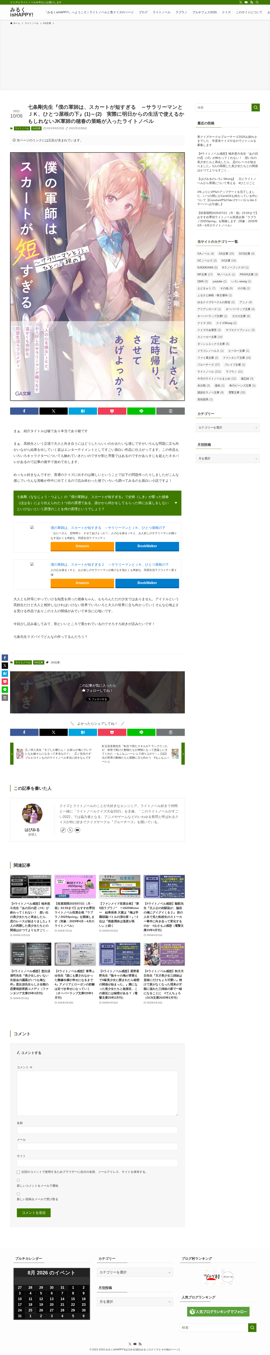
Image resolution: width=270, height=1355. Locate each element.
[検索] (257, 2)
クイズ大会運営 (209, 330)
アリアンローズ (209, 309)
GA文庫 (36, 128)
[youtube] (246, 2)
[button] (24, 411)
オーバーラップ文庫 (240, 309)
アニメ (245, 302)
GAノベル (205, 253)
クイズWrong (226, 323)
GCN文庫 (246, 253)
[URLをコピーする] (170, 411)
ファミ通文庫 (207, 357)
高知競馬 (205, 399)
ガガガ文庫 (241, 316)
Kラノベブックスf (235, 267)
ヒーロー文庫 (238, 350)
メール (21, 1139)
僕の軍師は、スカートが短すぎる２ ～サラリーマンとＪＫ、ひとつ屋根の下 (110, 564)
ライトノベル (22, 128)
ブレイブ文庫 (234, 364)
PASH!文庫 (249, 274)
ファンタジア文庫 (237, 357)
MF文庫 (205, 274)
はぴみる (32, 830)
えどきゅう (206, 288)
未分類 (203, 385)
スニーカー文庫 (209, 336)
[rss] (251, 2)
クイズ (204, 323)
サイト (21, 1156)
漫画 (219, 385)
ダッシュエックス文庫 (213, 343)
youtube (220, 281)
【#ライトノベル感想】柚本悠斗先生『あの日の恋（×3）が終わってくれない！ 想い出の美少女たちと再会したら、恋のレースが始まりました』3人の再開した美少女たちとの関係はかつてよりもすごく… (227, 162)
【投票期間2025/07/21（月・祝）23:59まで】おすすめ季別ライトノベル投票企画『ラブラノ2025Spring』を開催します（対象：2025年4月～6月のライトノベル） (227, 219)
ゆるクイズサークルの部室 (216, 302)
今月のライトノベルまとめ (216, 378)
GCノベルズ (207, 260)
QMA (202, 281)
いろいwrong (241, 281)
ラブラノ (234, 371)
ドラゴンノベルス (210, 350)
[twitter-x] (240, 2)
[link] (63, 830)
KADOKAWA (207, 267)
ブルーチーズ (208, 364)
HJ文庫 (228, 260)
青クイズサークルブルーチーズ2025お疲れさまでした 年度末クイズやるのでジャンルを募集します (227, 141)
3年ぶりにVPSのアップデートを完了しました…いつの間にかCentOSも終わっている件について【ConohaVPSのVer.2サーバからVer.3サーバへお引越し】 (227, 198)
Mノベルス (226, 274)
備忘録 (247, 378)
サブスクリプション (240, 330)
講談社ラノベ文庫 (210, 392)
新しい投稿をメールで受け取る (37, 1199)
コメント (24, 1067)
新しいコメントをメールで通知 (37, 1185)
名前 (20, 1123)
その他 (226, 288)
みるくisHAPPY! (21, 12)
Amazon (82, 546)
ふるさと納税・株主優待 (214, 295)
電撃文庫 (236, 392)
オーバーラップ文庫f (212, 316)
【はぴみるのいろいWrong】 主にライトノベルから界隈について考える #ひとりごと (226, 181)
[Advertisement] (135, 56)
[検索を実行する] (255, 107)
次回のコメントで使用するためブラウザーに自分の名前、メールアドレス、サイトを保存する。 (84, 1171)
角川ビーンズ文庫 (242, 385)
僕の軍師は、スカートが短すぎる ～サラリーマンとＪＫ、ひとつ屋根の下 (108, 528)
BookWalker (147, 546)
